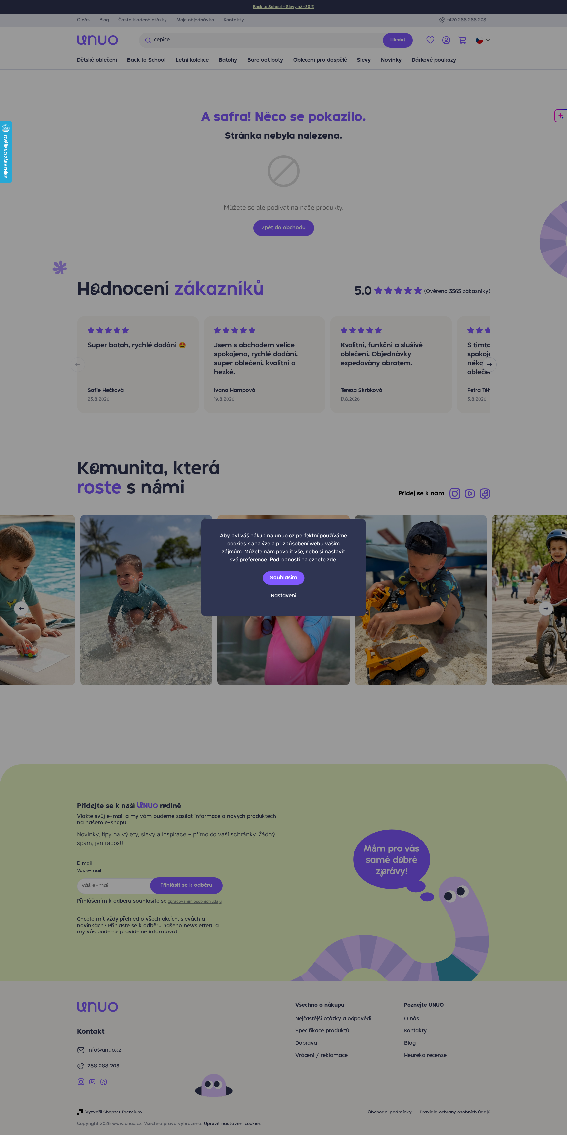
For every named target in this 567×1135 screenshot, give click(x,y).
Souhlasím (283, 578)
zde (331, 559)
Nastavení (283, 596)
